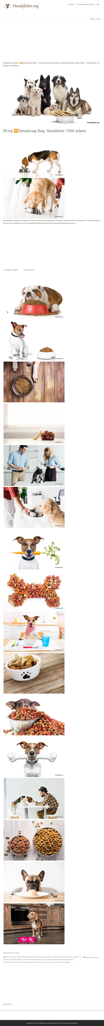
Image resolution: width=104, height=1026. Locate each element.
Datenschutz (68, 1023)
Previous (92, 19)
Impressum (74, 1023)
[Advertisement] (52, 41)
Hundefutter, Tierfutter (11, 270)
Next (98, 19)
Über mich (61, 1023)
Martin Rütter (8, 1004)
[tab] (11, 270)
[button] (97, 4)
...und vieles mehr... (29, 270)
